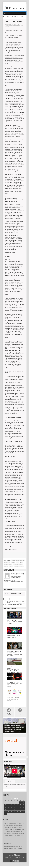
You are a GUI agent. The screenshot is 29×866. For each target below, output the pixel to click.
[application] (14, 771)
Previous (5, 725)
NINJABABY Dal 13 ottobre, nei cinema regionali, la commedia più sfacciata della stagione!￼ (14, 653)
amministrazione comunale (18, 560)
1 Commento (7, 27)
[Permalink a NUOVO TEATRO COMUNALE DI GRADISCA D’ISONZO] (14, 618)
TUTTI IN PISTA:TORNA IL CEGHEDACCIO (14, 636)
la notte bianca (8, 564)
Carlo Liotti (11, 24)
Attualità (9, 16)
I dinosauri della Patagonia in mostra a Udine (16, 601)
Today (9, 781)
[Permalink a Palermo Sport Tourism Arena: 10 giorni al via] (14, 695)
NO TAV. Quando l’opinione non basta (12, 604)
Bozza (13, 562)
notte (11, 566)
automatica (7, 562)
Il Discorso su (12, 25)
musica (6, 566)
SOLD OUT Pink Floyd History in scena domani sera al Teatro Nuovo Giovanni (14, 684)
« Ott (5, 816)
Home (4, 16)
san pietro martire (19, 566)
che (17, 562)
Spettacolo (17, 25)
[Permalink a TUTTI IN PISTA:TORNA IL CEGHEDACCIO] (14, 633)
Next (24, 725)
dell (21, 562)
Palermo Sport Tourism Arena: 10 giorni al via (13, 698)
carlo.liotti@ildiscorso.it (11, 549)
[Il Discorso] (14, 8)
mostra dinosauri (18, 564)
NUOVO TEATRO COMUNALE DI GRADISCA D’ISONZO (14, 622)
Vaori (17, 855)
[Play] (5, 775)
